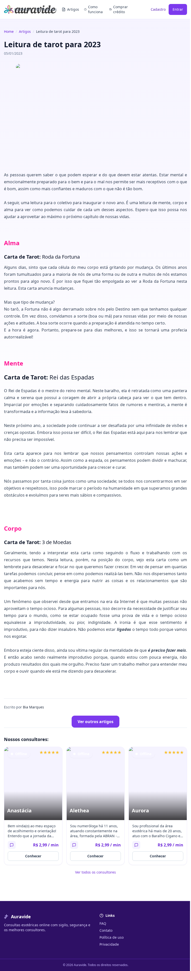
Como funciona (95, 9)
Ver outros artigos (95, 721)
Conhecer (33, 856)
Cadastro (158, 9)
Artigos (73, 9)
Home (9, 31)
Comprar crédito (120, 9)
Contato (105, 930)
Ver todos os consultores (95, 872)
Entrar (178, 9)
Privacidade (109, 944)
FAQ (102, 923)
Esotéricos (22, 9)
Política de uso (111, 937)
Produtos (49, 9)
